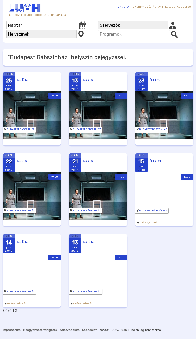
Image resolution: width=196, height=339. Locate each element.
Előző (7, 311)
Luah (123, 330)
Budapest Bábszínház (20, 129)
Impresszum (12, 330)
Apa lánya (22, 79)
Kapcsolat (89, 330)
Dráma (144, 222)
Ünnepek (123, 6)
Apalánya (88, 79)
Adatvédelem (70, 330)
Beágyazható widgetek (40, 330)
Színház (154, 222)
